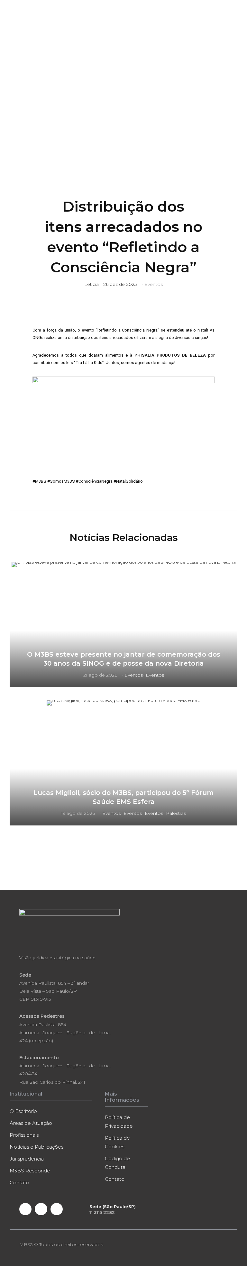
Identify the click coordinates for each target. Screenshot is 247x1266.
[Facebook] (25, 1209)
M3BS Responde (30, 1171)
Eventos (153, 284)
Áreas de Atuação (31, 1123)
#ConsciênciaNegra (94, 481)
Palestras (176, 813)
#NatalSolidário (128, 481)
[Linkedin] (41, 1209)
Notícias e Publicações (36, 1147)
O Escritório (23, 1111)
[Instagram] (56, 1209)
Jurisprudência (27, 1159)
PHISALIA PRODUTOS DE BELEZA (170, 355)
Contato (19, 1182)
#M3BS (39, 481)
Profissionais (24, 1135)
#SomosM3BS (61, 481)
